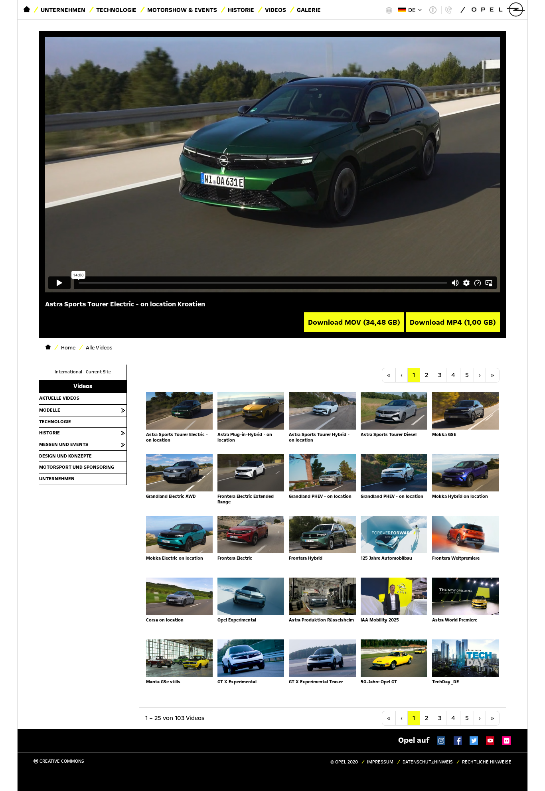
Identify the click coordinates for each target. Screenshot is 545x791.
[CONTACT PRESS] (448, 10)
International (68, 372)
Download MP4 (453, 322)
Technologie (116, 10)
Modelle (49, 410)
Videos (275, 10)
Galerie (309, 10)
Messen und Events (63, 444)
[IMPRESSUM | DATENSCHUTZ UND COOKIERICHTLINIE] (433, 10)
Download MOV (354, 322)
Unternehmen (63, 10)
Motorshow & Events (182, 10)
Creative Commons (61, 761)
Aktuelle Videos (59, 398)
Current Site (98, 372)
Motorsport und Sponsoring (76, 467)
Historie (241, 10)
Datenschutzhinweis (428, 762)
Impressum (380, 762)
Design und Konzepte (65, 456)
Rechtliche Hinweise (486, 762)
